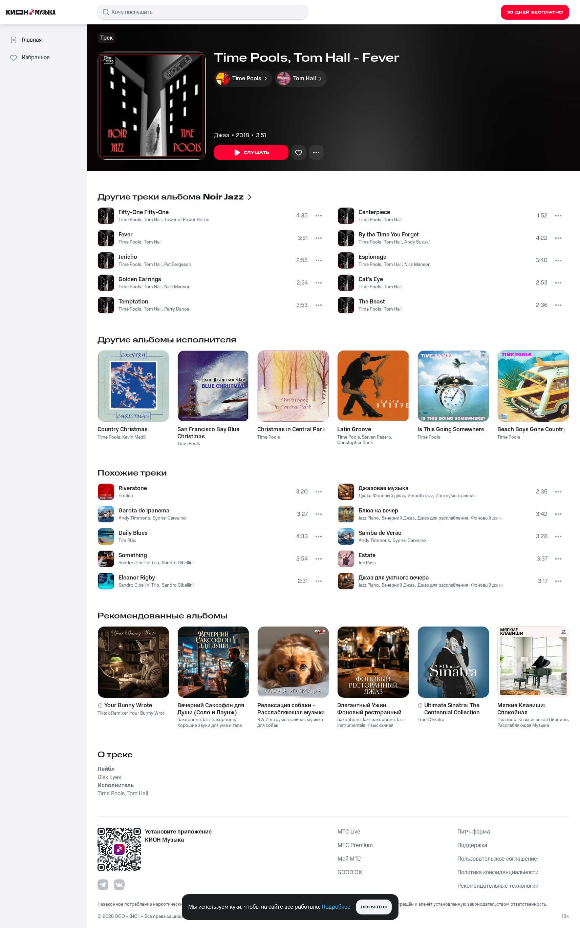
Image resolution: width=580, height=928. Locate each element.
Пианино (506, 719)
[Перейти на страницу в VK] (119, 884)
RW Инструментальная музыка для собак (290, 722)
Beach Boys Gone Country (531, 429)
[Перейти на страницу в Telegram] (103, 884)
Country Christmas (123, 429)
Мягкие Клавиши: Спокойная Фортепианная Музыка (529, 709)
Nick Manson (177, 286)
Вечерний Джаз (398, 518)
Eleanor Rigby (137, 578)
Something (133, 555)
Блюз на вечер (378, 511)
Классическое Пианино (543, 719)
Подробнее (336, 907)
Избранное (36, 58)
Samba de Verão (380, 533)
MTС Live (349, 832)
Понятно (374, 907)
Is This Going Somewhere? (452, 429)
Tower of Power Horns (186, 219)
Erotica (126, 495)
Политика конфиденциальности (497, 872)
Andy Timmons (134, 518)
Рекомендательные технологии (497, 886)
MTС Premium (355, 845)
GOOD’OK (350, 872)
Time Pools (130, 219)
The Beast (372, 302)
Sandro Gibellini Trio (139, 563)
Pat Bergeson (177, 264)
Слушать (257, 152)
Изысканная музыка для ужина (365, 728)
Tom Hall (153, 219)
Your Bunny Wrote (128, 705)
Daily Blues (133, 533)
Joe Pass (367, 563)
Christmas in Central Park (291, 429)
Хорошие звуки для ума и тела (209, 725)
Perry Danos (176, 309)
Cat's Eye (371, 279)
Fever (126, 235)
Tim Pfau (127, 540)
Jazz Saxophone (219, 719)
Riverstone (133, 488)
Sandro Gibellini (178, 563)
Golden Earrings (140, 279)
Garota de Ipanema (144, 511)
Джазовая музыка (384, 488)
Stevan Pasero (376, 437)
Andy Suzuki (417, 242)
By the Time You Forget (389, 235)
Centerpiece (374, 212)
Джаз (221, 135)
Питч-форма (473, 832)
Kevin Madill (134, 437)
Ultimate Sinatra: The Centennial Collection (452, 709)
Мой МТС (349, 859)
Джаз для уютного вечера (394, 578)
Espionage (372, 257)
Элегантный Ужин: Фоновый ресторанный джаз (369, 709)
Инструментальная (455, 495)
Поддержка (472, 845)
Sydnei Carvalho (169, 518)
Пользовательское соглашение (497, 859)
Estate (367, 555)
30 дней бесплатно (535, 12)
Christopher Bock (355, 442)
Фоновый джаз (389, 495)
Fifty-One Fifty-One (144, 212)
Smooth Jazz (420, 495)
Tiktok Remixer (113, 713)
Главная (32, 40)
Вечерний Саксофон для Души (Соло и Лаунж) (210, 709)
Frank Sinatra (430, 719)
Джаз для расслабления (442, 518)
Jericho (128, 257)
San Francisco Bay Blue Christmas (208, 433)
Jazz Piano (369, 518)
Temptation (133, 302)
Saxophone (189, 719)
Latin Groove (354, 429)
